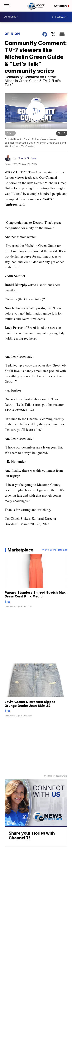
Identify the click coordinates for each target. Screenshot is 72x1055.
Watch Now (61, 6)
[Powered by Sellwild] (61, 776)
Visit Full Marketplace (54, 550)
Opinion (12, 34)
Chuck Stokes (27, 158)
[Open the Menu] (6, 6)
